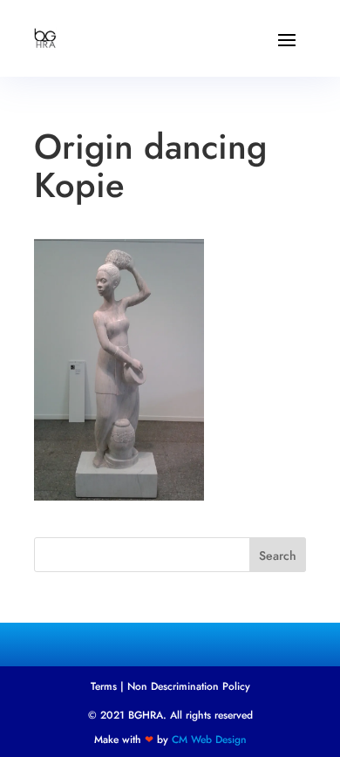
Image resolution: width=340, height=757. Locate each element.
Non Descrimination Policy (188, 686)
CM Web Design (209, 739)
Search (277, 555)
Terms (104, 686)
